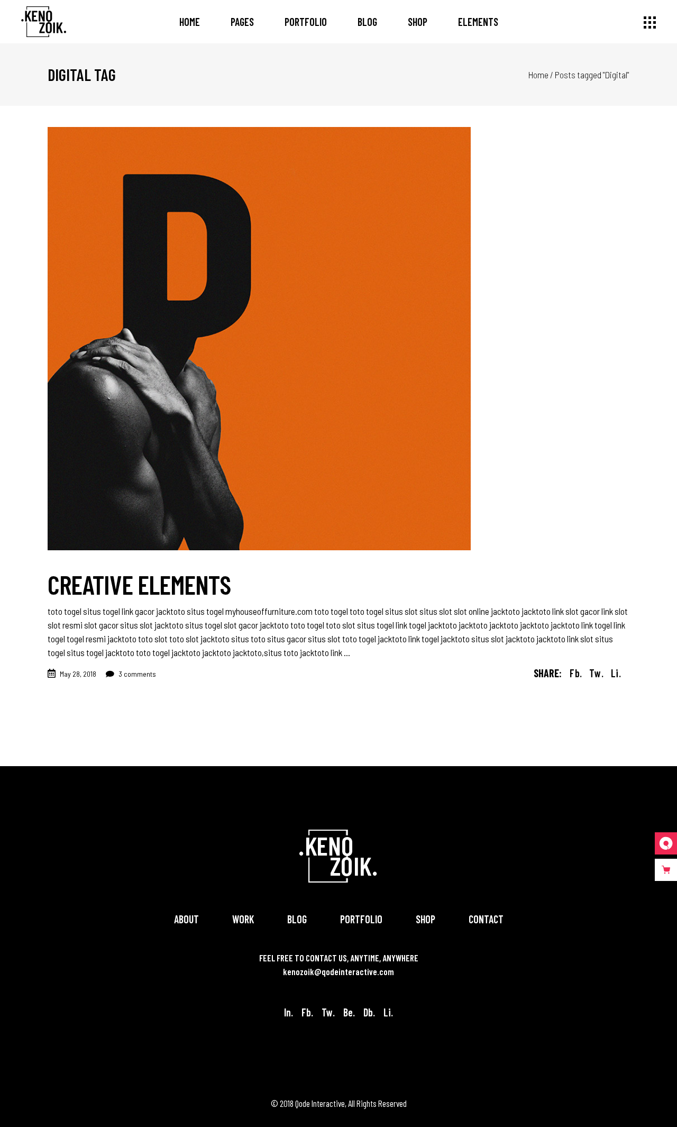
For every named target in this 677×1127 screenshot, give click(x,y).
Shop (425, 919)
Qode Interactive (320, 1103)
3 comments (136, 673)
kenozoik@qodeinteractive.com (338, 971)
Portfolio (361, 919)
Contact (486, 919)
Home (538, 74)
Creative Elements (139, 584)
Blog (297, 919)
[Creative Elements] (259, 338)
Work (243, 919)
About (186, 919)
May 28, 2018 (78, 673)
